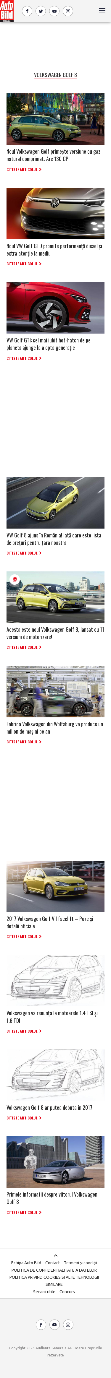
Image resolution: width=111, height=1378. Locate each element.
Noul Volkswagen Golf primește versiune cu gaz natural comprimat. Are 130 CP (53, 154)
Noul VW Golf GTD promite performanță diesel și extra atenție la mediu (54, 249)
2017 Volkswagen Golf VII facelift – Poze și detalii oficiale (50, 922)
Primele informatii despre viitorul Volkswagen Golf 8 (52, 1197)
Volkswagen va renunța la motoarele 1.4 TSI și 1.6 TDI (52, 1016)
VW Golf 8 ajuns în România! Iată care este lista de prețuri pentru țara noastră (54, 538)
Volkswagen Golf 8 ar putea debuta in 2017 (49, 1107)
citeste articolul (22, 169)
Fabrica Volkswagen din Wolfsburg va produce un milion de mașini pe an (55, 727)
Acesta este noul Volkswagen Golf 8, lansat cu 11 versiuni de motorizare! (55, 633)
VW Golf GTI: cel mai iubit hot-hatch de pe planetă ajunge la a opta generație (49, 343)
